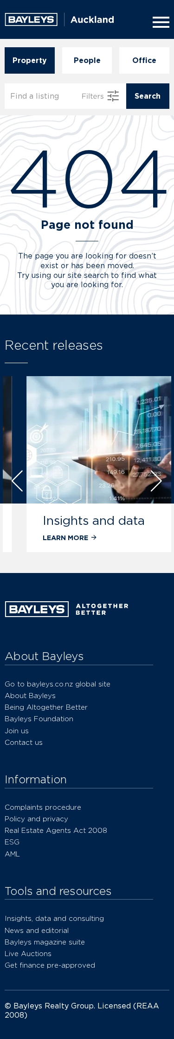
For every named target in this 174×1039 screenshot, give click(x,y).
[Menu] (159, 22)
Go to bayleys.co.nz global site (57, 684)
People (87, 60)
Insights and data (77, 520)
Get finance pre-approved (50, 965)
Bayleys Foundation (39, 718)
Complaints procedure (43, 807)
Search (148, 96)
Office (144, 60)
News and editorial (37, 930)
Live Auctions (28, 953)
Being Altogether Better (46, 707)
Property (30, 60)
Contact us (24, 742)
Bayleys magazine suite (45, 942)
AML (12, 854)
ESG (12, 841)
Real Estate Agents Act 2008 (56, 830)
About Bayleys (30, 695)
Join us (17, 730)
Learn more (49, 538)
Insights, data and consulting (54, 918)
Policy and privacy (36, 818)
